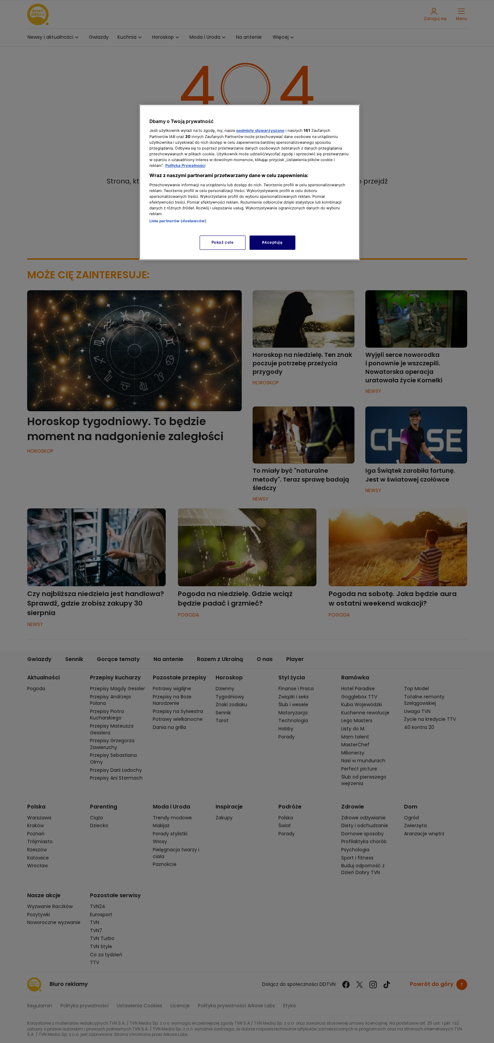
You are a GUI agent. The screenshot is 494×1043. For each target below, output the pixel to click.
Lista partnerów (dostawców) (178, 221)
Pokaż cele (223, 242)
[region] (249, 182)
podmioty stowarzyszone (260, 130)
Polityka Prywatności (185, 165)
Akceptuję (272, 242)
